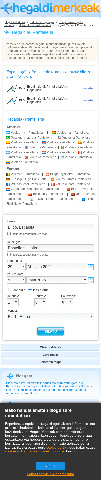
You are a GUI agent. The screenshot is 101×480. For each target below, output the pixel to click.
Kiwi (22, 88)
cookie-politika (57, 447)
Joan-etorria (40, 290)
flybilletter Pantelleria (70, 174)
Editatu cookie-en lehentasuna (50, 474)
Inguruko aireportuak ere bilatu (30, 233)
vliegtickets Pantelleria (35, 189)
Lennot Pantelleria (53, 199)
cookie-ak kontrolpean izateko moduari (35, 451)
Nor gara (24, 376)
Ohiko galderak (50, 347)
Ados (50, 466)
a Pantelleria (27, 132)
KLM (22, 100)
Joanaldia (18, 290)
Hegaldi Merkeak (15, 22)
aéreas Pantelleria (31, 137)
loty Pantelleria (48, 194)
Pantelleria (25, 174)
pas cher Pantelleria (28, 184)
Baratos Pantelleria (73, 179)
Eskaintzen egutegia (42, 22)
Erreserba (87, 88)
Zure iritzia (50, 354)
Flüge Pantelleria (29, 179)
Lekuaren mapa (51, 362)
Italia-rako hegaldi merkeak (35, 25)
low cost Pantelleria (73, 184)
